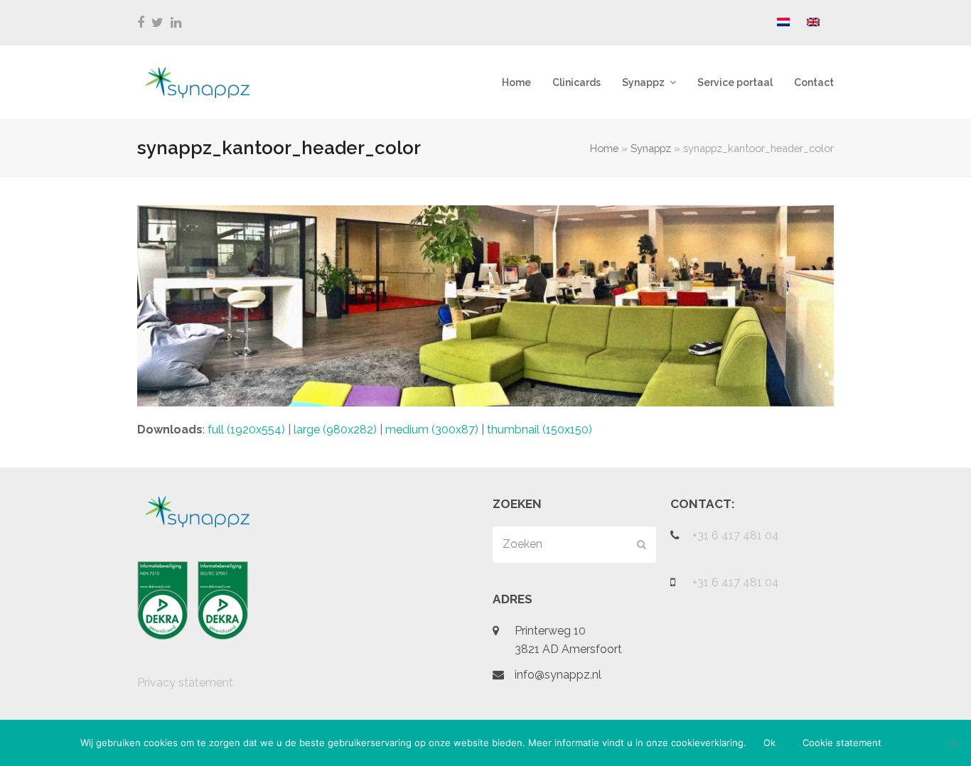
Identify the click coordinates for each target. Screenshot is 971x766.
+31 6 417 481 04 (735, 535)
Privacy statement (185, 682)
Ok (769, 742)
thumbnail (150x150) (539, 429)
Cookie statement (842, 742)
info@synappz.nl (558, 674)
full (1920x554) (246, 429)
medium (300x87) (431, 429)
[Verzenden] (641, 544)
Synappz (651, 148)
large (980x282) (335, 429)
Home (604, 148)
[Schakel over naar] (783, 22)
